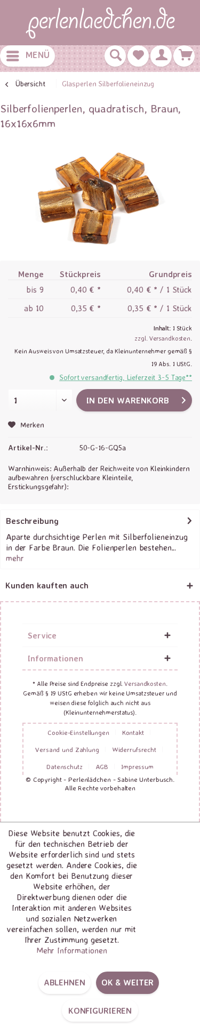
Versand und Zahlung (67, 749)
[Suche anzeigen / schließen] (115, 56)
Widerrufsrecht (134, 749)
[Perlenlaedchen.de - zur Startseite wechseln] (100, 22)
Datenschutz (64, 766)
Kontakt (133, 732)
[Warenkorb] (184, 56)
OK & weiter (127, 982)
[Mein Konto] (161, 56)
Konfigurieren (100, 1010)
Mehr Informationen (71, 950)
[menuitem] (27, 56)
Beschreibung (32, 520)
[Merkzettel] (138, 56)
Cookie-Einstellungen (78, 732)
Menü (38, 54)
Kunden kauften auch (47, 585)
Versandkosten (144, 684)
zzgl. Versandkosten (162, 338)
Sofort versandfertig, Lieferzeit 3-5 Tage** (125, 377)
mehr (15, 558)
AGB (102, 766)
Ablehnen (64, 982)
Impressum (137, 766)
